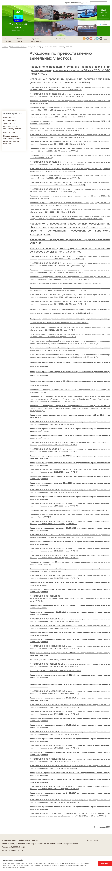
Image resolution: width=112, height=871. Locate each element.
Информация (9, 132)
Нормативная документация (9, 118)
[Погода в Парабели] (103, 21)
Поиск (109, 3)
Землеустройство (18, 47)
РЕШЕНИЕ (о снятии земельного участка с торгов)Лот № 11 (55, 671)
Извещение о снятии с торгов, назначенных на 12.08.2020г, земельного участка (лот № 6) (68, 510)
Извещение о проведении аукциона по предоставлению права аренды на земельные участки (65, 283)
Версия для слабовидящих (75, 3)
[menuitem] (106, 39)
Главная (5, 47)
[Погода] (103, 24)
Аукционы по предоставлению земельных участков (12, 126)
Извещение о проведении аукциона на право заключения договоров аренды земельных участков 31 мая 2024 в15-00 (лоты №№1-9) (70, 70)
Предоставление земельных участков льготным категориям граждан (12, 140)
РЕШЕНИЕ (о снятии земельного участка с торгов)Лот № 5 (55, 659)
